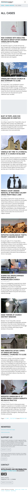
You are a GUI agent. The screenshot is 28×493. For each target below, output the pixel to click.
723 (13, 418)
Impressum (7, 490)
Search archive (9, 5)
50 (23, 418)
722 (11, 418)
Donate (4, 459)
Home (2, 5)
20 (22, 418)
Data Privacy (13, 490)
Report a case (6, 449)
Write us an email (7, 482)
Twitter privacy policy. (5, 432)
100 (25, 418)
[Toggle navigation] (25, 2)
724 (15, 418)
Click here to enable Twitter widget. (8, 429)
